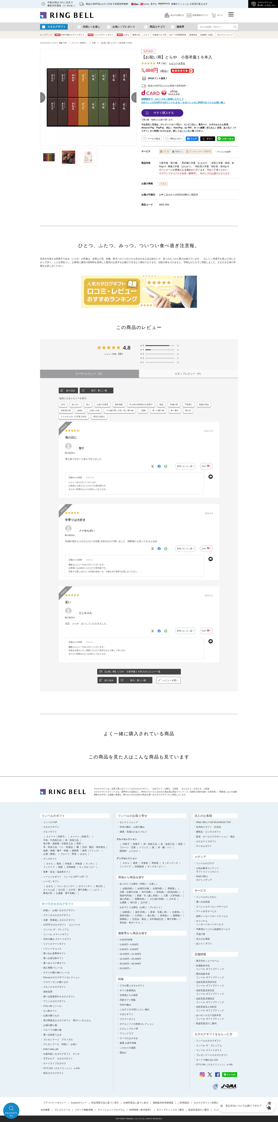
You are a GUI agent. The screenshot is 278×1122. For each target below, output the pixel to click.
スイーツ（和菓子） (79, 43)
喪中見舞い (147, 892)
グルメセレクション (126, 839)
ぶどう (146, 35)
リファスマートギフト (101, 35)
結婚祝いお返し (207, 35)
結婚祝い (127, 912)
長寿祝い (164, 915)
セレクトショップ (225, 35)
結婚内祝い (128, 888)
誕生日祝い (141, 912)
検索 (235, 27)
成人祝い (152, 915)
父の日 (144, 902)
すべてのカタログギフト (58, 903)
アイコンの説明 (224, 152)
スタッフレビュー (188, 373)
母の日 (133, 902)
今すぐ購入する (164, 112)
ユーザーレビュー (89, 373)
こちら (185, 131)
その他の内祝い (158, 899)
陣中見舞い (172, 919)
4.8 (126, 348)
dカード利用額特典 (177, 35)
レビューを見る (177, 63)
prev (42, 97)
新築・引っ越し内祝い (148, 895)
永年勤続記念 (156, 919)
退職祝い (124, 919)
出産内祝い (158, 888)
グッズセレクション (126, 858)
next (133, 97)
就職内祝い (140, 899)
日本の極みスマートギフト (70, 35)
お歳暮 (123, 902)
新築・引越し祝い (159, 912)
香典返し (172, 888)
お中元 (172, 899)
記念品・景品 (139, 919)
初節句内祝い (126, 895)
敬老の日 (136, 35)
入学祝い (139, 915)
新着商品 (193, 35)
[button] (269, 1106)
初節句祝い (125, 915)
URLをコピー (176, 138)
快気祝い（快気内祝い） (169, 892)
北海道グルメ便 (159, 35)
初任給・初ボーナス (130, 922)
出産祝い (176, 912)
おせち (123, 35)
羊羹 (94, 43)
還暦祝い (177, 915)
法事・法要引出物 (129, 892)
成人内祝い (125, 899)
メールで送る (154, 138)
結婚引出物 (143, 888)
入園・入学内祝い (172, 895)
